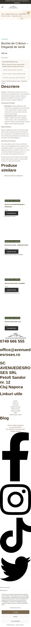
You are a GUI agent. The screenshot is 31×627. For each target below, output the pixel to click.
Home (2, 14)
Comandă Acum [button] (11, 213)
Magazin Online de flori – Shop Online (16, 14)
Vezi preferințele (15, 621)
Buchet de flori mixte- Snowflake (15, 283)
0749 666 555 (12, 341)
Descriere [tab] (10, 86)
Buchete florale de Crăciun (14, 81)
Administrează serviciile (15, 607)
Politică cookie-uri (11, 624)
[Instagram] (15, 516)
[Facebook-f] (15, 481)
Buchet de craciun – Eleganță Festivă (16, 245)
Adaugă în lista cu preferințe (12, 200)
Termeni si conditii (19, 624)
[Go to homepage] (13, 7)
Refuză (15, 616)
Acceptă (15, 612)
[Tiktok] (15, 552)
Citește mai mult (11, 251)
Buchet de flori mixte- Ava (13, 321)
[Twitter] (15, 583)
